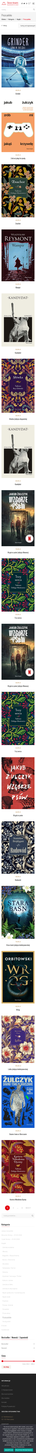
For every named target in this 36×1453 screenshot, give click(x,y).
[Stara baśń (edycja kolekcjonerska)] (18, 912)
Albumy (5, 1251)
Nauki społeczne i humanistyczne (13, 1293)
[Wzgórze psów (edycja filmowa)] (18, 518)
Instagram (26, 3)
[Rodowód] (18, 847)
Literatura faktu (7, 1284)
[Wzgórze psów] (18, 783)
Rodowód (18, 880)
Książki (4, 1243)
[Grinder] (18, 61)
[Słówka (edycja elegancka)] (18, 386)
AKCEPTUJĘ (9, 1450)
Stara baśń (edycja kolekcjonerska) (18, 945)
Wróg (18, 1009)
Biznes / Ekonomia (8, 1260)
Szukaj (32, 1215)
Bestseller (5, 1344)
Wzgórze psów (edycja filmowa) (18, 552)
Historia (5, 1272)
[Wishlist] (29, 4)
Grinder (18, 93)
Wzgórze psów (18, 815)
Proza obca (6, 1313)
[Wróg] (18, 977)
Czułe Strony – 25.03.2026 (11, 1239)
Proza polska (6, 1317)
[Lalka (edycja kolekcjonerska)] (18, 1039)
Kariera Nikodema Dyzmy (18, 1199)
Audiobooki (5, 1330)
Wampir (18, 287)
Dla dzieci (5, 1264)
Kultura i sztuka (7, 1280)
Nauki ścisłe (6, 1297)
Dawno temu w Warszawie (18, 1134)
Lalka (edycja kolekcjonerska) (18, 1069)
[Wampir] (18, 255)
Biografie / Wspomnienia (10, 1256)
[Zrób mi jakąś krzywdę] (18, 126)
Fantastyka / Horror (9, 1268)
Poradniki (5, 1309)
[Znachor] (18, 190)
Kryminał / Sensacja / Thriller (12, 1276)
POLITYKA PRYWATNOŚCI (24, 1450)
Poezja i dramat (7, 1305)
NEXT (28, 1208)
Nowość (4, 1348)
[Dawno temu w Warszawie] (18, 1101)
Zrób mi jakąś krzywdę (18, 158)
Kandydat (18, 352)
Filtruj (6, 1367)
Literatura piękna (8, 1247)
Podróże (5, 1301)
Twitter (24, 3)
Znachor (18, 223)
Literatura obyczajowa (9, 1289)
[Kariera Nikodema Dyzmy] (18, 1166)
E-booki (4, 1326)
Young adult (6, 1321)
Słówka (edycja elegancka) (18, 419)
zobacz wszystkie (7, 1231)
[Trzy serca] (18, 585)
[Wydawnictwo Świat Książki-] (10, 4)
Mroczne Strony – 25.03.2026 (12, 1235)
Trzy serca (18, 618)
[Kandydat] (18, 320)
